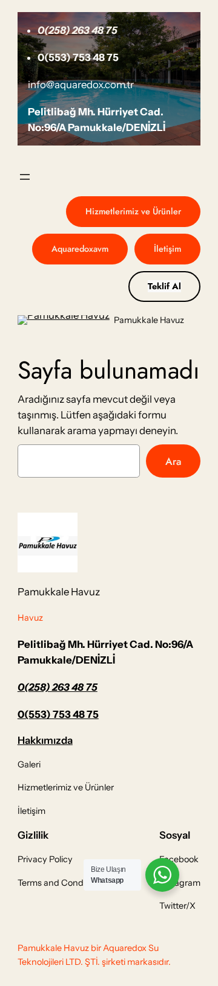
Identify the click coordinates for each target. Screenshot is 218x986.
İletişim (167, 249)
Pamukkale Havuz (149, 320)
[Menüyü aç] (25, 177)
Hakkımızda (45, 740)
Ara (173, 461)
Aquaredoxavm (79, 249)
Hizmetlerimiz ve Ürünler (133, 211)
